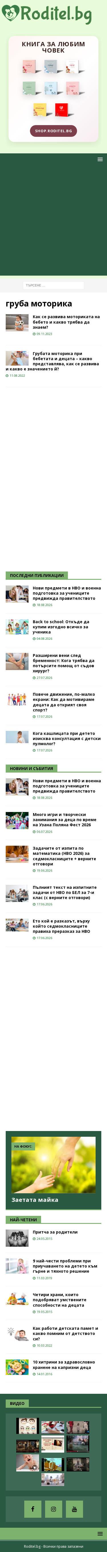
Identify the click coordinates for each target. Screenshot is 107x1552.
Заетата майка (34, 1200)
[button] (99, 159)
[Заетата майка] (53, 1165)
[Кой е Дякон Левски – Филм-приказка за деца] (52, 1464)
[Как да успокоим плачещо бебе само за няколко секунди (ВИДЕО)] (27, 1462)
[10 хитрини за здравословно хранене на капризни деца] (17, 1367)
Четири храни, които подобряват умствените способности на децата (59, 1300)
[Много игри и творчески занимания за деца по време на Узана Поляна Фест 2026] (17, 820)
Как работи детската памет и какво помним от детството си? (65, 1333)
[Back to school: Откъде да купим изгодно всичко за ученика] (17, 626)
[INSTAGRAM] (53, 1509)
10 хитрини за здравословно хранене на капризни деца (64, 1364)
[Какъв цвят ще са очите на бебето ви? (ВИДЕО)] (27, 1426)
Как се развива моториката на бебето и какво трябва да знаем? (66, 322)
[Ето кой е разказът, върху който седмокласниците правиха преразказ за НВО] (17, 925)
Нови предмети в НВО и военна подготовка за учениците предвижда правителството (67, 593)
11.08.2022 (17, 375)
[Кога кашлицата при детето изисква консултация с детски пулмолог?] (17, 737)
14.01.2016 (44, 1374)
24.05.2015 (44, 1238)
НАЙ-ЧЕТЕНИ (23, 1219)
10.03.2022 (44, 1345)
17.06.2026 (44, 904)
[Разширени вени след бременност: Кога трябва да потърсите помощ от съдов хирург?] (17, 661)
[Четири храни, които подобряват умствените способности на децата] (17, 1298)
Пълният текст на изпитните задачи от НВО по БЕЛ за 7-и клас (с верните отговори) (65, 892)
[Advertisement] (53, 222)
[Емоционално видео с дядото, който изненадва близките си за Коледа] (27, 1446)
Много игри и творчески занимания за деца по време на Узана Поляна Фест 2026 (64, 819)
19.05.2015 (44, 1312)
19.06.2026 (44, 870)
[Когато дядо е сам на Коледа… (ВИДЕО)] (77, 1464)
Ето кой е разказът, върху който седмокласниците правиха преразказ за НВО (61, 926)
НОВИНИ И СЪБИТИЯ (31, 768)
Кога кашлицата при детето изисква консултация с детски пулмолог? (67, 738)
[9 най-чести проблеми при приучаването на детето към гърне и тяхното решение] (17, 1266)
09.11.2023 (44, 334)
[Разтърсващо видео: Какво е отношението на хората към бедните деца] (77, 1427)
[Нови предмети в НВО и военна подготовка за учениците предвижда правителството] (17, 594)
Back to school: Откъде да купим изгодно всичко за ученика (61, 627)
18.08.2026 (44, 605)
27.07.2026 (44, 677)
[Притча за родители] (17, 1238)
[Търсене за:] (53, 285)
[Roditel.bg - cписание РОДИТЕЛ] (53, 21)
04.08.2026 (44, 638)
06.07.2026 (44, 831)
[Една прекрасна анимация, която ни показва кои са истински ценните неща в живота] (52, 1479)
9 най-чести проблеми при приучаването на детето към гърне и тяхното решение (65, 1266)
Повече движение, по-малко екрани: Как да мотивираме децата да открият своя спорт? (64, 702)
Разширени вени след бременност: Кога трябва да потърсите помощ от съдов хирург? (63, 663)
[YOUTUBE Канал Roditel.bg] (74, 1509)
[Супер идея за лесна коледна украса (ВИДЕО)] (52, 1427)
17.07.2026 (44, 716)
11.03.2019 (44, 1278)
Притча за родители (55, 1232)
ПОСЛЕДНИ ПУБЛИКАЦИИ (37, 575)
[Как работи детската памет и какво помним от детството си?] (17, 1333)
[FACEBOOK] (32, 1509)
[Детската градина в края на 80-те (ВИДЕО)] (77, 1444)
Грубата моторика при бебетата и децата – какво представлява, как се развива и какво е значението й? (52, 361)
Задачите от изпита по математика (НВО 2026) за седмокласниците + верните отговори (64, 856)
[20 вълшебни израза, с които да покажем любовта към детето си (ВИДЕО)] (52, 1444)
